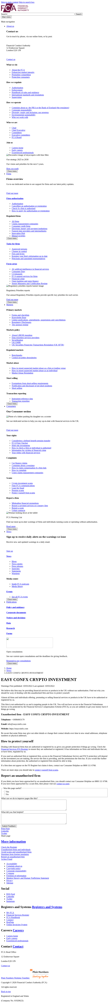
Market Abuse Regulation (22, 373)
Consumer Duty (18, 271)
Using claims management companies (27, 473)
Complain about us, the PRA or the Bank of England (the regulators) (40, 108)
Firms (8, 174)
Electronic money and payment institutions (29, 228)
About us (10, 26)
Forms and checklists (20, 315)
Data (8, 623)
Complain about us (14, 866)
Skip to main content (9, 2)
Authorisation (17, 88)
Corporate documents (16, 612)
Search (4, 14)
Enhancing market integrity (23, 72)
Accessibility (11, 864)
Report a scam (18, 508)
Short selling (17, 388)
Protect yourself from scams (23, 493)
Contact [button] (18, 946)
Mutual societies (18, 236)
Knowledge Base (19, 317)
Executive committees (21, 135)
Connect (9, 920)
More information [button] (13, 841)
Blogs (14, 561)
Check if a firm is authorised (23, 208)
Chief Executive (18, 130)
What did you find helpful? (12, 812)
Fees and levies (18, 254)
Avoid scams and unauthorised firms (16, 852)
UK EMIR (16, 342)
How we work (12, 168)
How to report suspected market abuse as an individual (34, 370)
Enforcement (17, 90)
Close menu (12, 171)
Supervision (17, 97)
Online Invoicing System (16, 924)
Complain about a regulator (23, 465)
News (8, 531)
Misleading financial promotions (25, 503)
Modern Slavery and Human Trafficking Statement (27, 878)
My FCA (10, 912)
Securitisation (17, 340)
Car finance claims (19, 463)
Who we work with (20, 117)
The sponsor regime (20, 325)
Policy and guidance (15, 607)
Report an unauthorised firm (13, 857)
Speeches (16, 569)
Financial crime (18, 279)
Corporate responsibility (22, 110)
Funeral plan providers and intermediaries (29, 231)
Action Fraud (6, 859)
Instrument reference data (22, 399)
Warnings (16, 573)
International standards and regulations (28, 95)
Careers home (17, 148)
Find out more (12, 193)
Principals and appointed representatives (28, 258)
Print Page (5, 828)
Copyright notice (13, 868)
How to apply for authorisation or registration (31, 211)
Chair (14, 128)
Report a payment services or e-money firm (30, 505)
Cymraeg (10, 873)
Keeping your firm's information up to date (29, 256)
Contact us (10, 59)
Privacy (9, 880)
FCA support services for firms (24, 276)
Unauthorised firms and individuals (15, 849)
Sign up (9, 551)
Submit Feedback (9, 826)
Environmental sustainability (23, 115)
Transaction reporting (21, 401)
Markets (9, 305)
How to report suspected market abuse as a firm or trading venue (39, 368)
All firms (15, 221)
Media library (17, 586)
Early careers (17, 150)
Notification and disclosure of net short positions (32, 386)
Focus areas (11, 264)
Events (9, 591)
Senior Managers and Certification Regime (29, 283)
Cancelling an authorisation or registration (29, 206)
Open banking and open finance (25, 281)
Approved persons (19, 249)
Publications (11, 602)
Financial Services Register (17, 915)
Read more (11, 526)
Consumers (11, 406)
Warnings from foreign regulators (15, 854)
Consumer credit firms (21, 226)
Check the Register (9, 847)
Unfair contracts (18, 510)
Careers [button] (18, 930)
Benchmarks (17, 355)
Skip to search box (26, 2)
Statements (16, 571)
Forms (9, 633)
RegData (10, 922)
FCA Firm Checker (20, 443)
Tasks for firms (13, 244)
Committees (17, 132)
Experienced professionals (23, 152)
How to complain (19, 470)
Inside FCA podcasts (20, 584)
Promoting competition (21, 75)
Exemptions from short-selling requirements (30, 383)
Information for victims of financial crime (29, 450)
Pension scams (18, 490)
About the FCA (18, 70)
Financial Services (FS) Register (14, 749)
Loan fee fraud (18, 488)
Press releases (17, 566)
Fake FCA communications (23, 485)
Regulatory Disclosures (21, 322)
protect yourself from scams (46, 770)
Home (9, 668)
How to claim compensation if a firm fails (29, 468)
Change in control (19, 251)
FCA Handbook (13, 917)
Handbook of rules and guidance (25, 92)
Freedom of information (16, 876)
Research (10, 628)
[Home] (15, 11)
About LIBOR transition (22, 335)
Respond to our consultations (18, 661)
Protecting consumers (21, 77)
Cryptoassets (17, 274)
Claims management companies (25, 224)
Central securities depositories (24, 357)
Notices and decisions (15, 618)
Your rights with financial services (26, 453)
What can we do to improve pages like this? (19, 798)
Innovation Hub (18, 233)
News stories (17, 564)
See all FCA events (20, 597)
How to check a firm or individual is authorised (31, 448)
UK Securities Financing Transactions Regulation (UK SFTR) (38, 345)
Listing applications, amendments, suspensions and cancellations (39, 320)
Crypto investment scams (22, 483)
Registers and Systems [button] (47, 907)
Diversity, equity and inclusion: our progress (30, 112)
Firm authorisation (14, 198)
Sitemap (9, 883)
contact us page (62, 784)
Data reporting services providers (25, 337)
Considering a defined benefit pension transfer (31, 441)
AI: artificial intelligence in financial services (30, 269)
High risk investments (21, 445)
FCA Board (17, 137)
